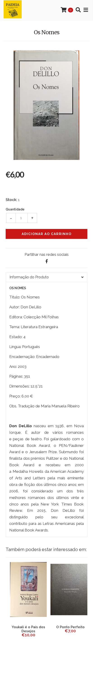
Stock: (11, 199)
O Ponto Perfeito (67, 627)
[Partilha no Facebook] (46, 261)
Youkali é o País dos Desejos (25, 629)
